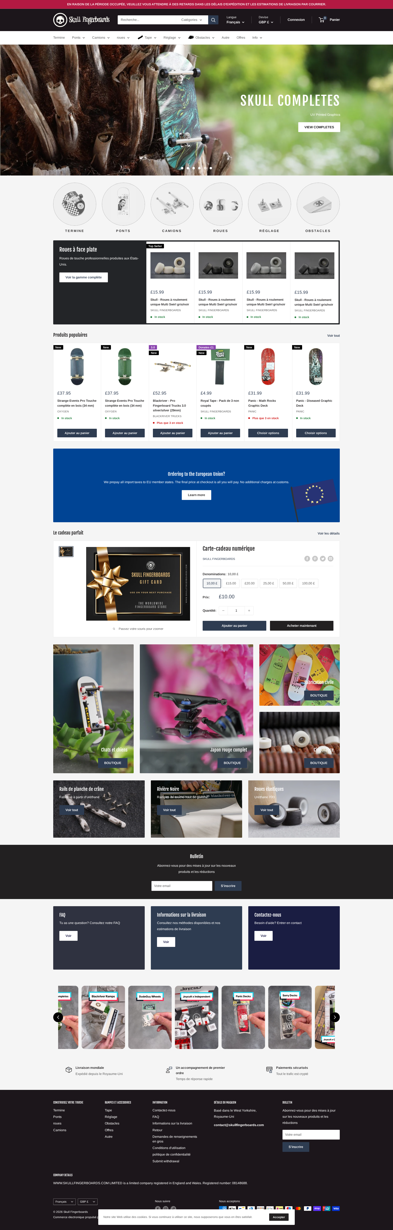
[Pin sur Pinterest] (315, 558)
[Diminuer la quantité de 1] (223, 610)
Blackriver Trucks (167, 416)
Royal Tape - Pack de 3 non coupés (220, 403)
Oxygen (63, 411)
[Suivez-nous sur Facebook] (158, 1209)
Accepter (279, 1217)
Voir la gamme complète (84, 277)
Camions (98, 37)
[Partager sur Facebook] (307, 558)
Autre (225, 37)
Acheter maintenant (301, 625)
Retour (157, 1130)
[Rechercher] (213, 19)
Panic (252, 411)
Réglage (170, 37)
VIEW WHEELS (71, 88)
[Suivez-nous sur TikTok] (173, 1209)
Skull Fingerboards (165, 310)
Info (255, 37)
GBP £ (84, 1201)
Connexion (296, 20)
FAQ (155, 1117)
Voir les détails (329, 533)
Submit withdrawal (165, 1161)
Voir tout (334, 335)
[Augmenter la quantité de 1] (249, 610)
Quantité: (209, 610)
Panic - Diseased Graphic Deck (314, 403)
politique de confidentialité (171, 1154)
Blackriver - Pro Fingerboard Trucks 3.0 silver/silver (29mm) (169, 405)
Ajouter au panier (77, 433)
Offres (241, 37)
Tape (148, 37)
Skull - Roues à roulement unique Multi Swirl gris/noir (169, 302)
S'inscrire (228, 886)
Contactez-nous (163, 1110)
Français (61, 1201)
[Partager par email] (330, 558)
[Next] (339, 203)
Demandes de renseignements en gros (174, 1139)
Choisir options (268, 433)
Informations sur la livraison (172, 1123)
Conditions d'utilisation (168, 1148)
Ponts (76, 37)
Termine (59, 37)
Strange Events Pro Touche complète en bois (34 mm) (76, 403)
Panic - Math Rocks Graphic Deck (262, 403)
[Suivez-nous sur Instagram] (165, 1209)
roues (121, 37)
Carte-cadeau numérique (229, 548)
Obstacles (202, 37)
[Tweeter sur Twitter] (323, 558)
